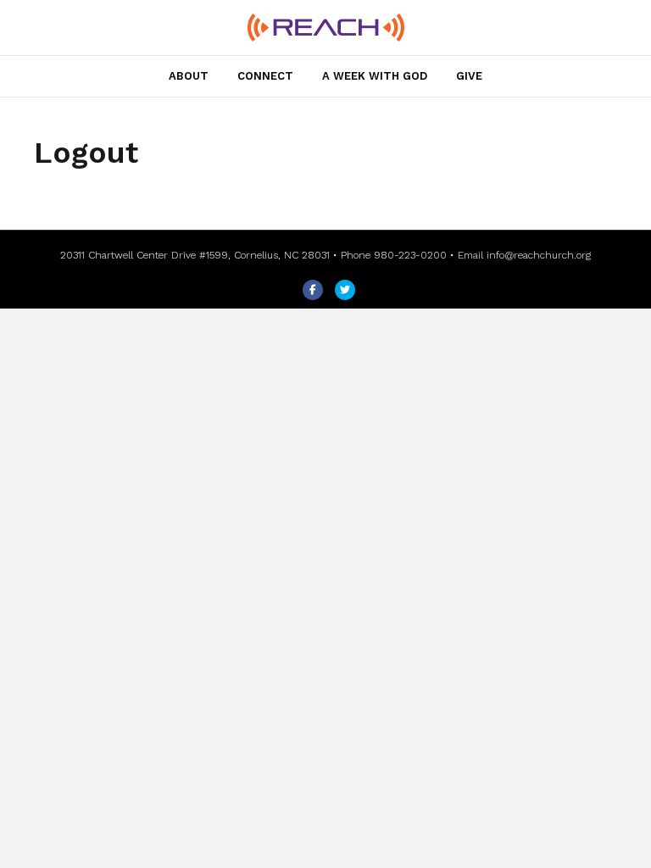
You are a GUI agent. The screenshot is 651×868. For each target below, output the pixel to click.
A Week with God (374, 76)
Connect (265, 76)
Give (469, 76)
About (189, 76)
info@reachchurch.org (539, 255)
